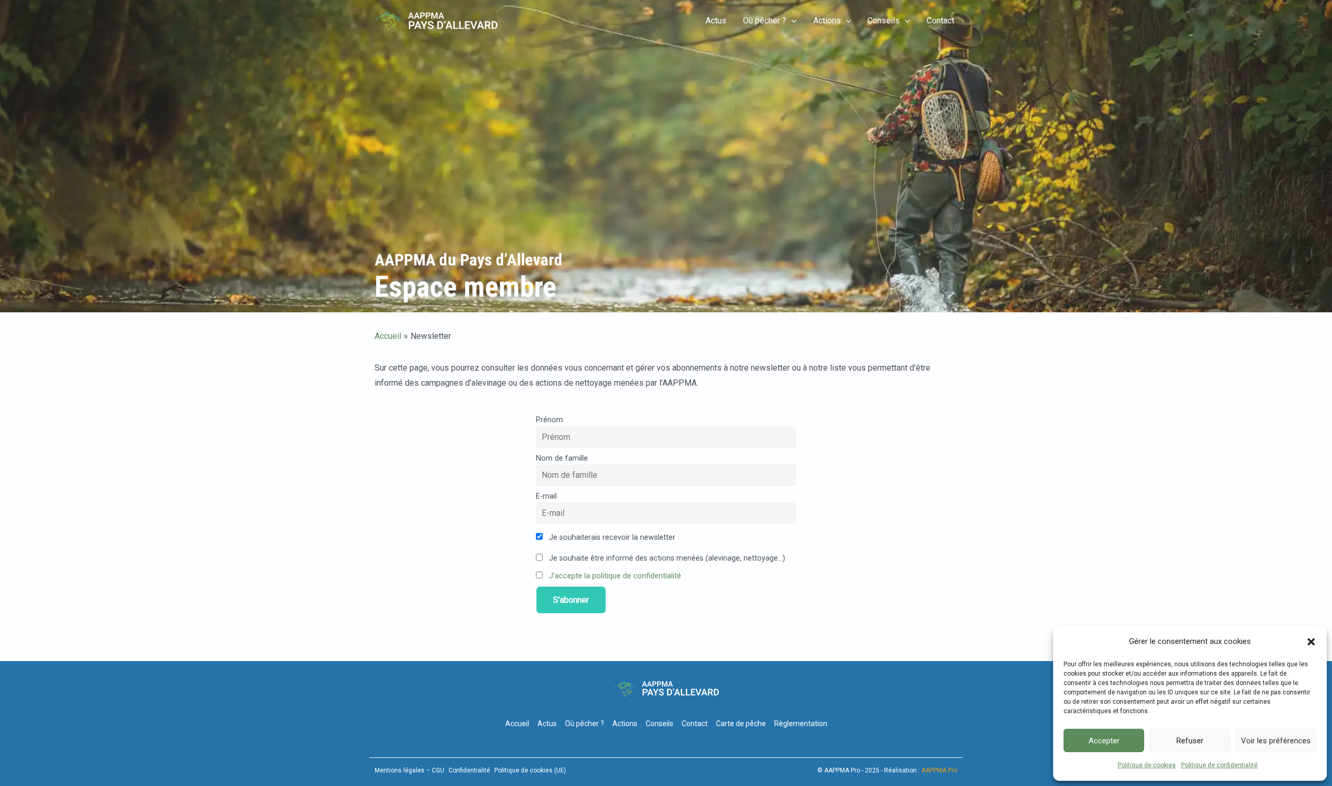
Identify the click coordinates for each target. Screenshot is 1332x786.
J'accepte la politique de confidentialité (615, 576)
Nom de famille (562, 458)
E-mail (546, 496)
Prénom (549, 419)
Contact (940, 21)
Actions (827, 21)
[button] (1311, 642)
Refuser (1189, 740)
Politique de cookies (1147, 765)
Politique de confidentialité (1219, 765)
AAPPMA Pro (939, 770)
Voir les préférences (1276, 740)
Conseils (883, 21)
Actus (716, 21)
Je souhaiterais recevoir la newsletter (611, 537)
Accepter (1104, 740)
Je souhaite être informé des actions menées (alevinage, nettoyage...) (666, 558)
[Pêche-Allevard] (436, 21)
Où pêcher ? (764, 21)
